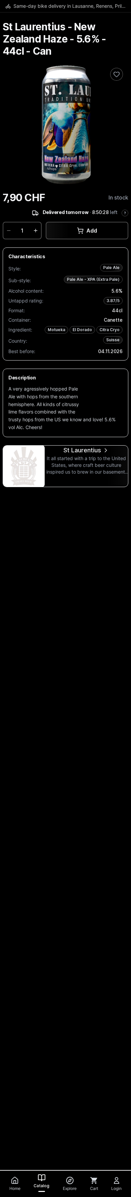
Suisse (113, 339)
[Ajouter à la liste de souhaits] (116, 74)
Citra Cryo (109, 329)
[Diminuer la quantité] (8, 230)
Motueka (56, 329)
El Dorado (82, 329)
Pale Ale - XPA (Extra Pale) (93, 279)
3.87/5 (113, 300)
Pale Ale (111, 267)
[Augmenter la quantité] (35, 230)
